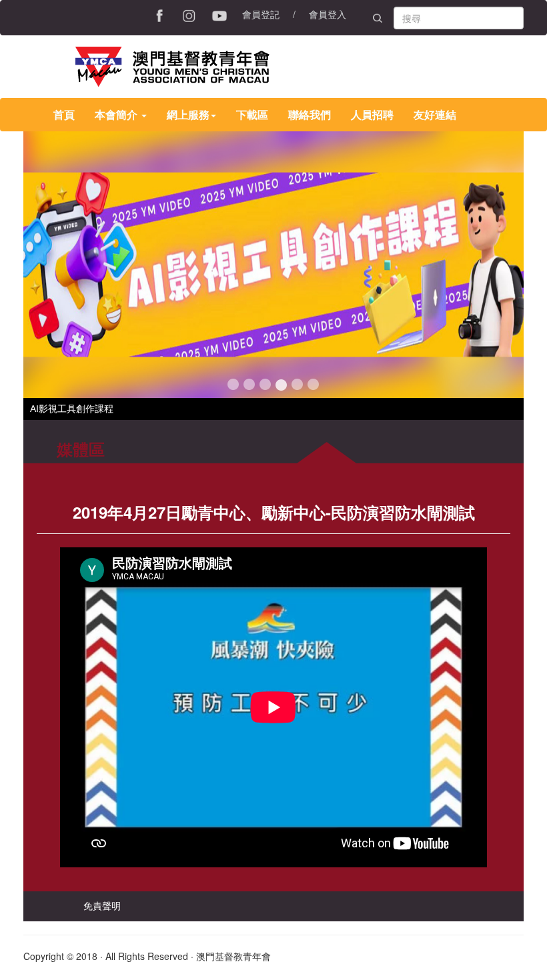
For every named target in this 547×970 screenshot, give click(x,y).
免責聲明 (102, 905)
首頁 (64, 114)
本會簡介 (117, 114)
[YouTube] (220, 14)
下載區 (252, 114)
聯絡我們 (309, 114)
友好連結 (435, 114)
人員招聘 (372, 114)
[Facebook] (160, 14)
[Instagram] (189, 14)
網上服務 (188, 114)
